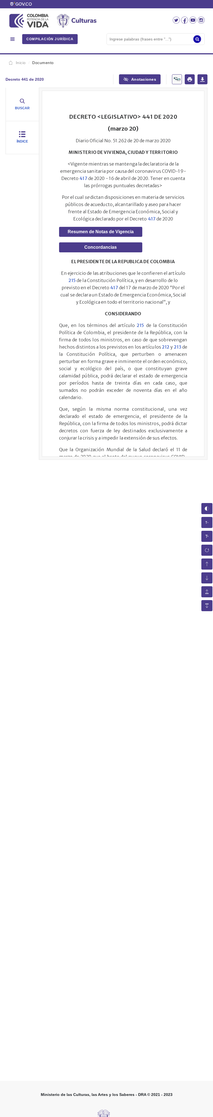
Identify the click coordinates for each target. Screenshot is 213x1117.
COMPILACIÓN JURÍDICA (49, 39)
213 (177, 347)
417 (83, 178)
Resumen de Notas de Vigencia (101, 231)
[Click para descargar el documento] (202, 79)
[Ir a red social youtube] (193, 22)
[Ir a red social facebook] (185, 22)
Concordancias (100, 247)
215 (72, 280)
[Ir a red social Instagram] (201, 22)
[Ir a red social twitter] (177, 22)
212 (165, 347)
